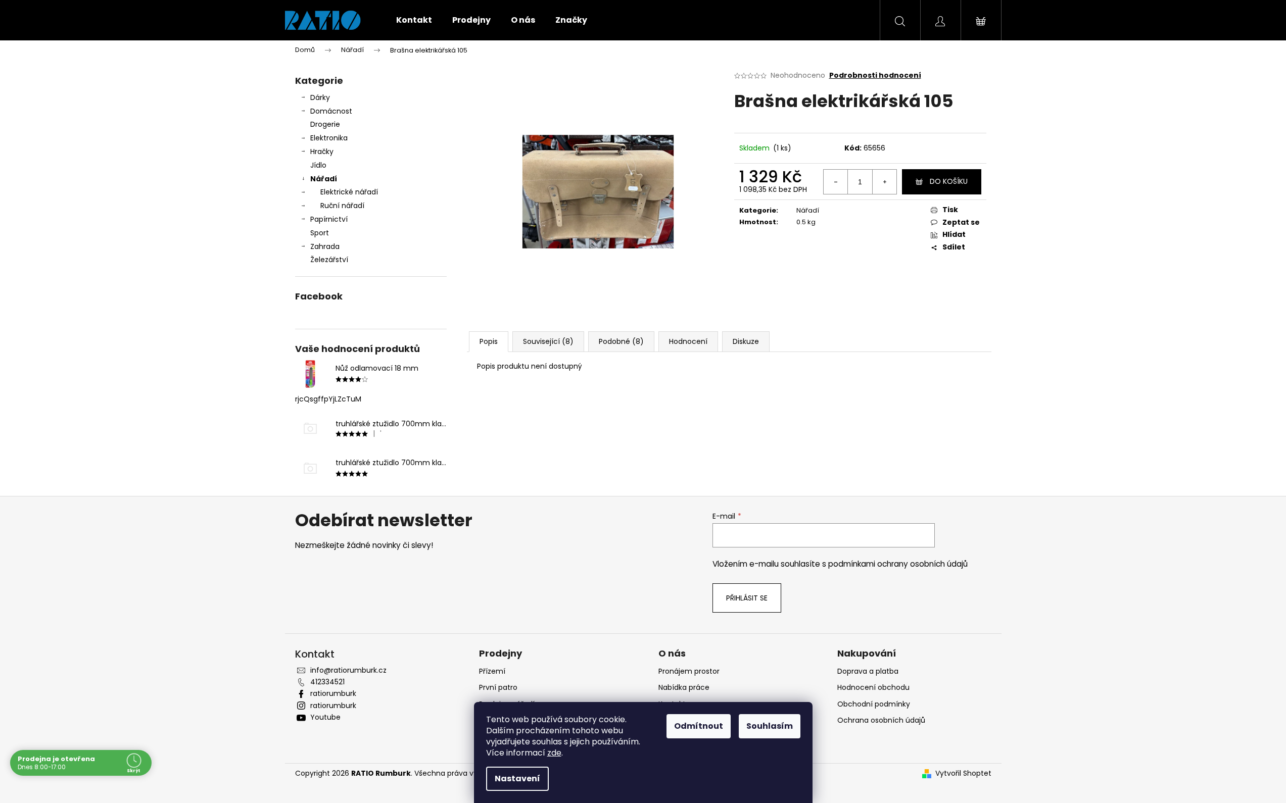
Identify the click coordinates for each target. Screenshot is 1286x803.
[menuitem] (414, 20)
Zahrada (325, 246)
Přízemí (492, 671)
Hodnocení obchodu (873, 687)
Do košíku (949, 181)
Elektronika (329, 138)
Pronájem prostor (689, 671)
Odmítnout (698, 726)
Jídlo (318, 165)
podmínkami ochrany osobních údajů (898, 564)
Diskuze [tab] (746, 341)
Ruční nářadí (342, 205)
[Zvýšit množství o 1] (884, 182)
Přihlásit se (747, 598)
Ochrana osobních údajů (881, 720)
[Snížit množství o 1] (836, 182)
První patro (498, 687)
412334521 (327, 682)
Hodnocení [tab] (688, 341)
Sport (319, 233)
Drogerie (325, 124)
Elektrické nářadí (349, 192)
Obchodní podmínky (873, 704)
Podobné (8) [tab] (621, 341)
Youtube (325, 717)
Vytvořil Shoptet (963, 773)
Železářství (329, 260)
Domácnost (331, 111)
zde (554, 753)
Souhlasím (769, 726)
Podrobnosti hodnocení (875, 75)
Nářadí (323, 179)
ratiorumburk (333, 693)
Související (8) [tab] (548, 341)
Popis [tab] (489, 341)
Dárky (320, 97)
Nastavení (517, 778)
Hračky (322, 151)
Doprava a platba (867, 671)
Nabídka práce (683, 687)
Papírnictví (329, 219)
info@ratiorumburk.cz (348, 670)
